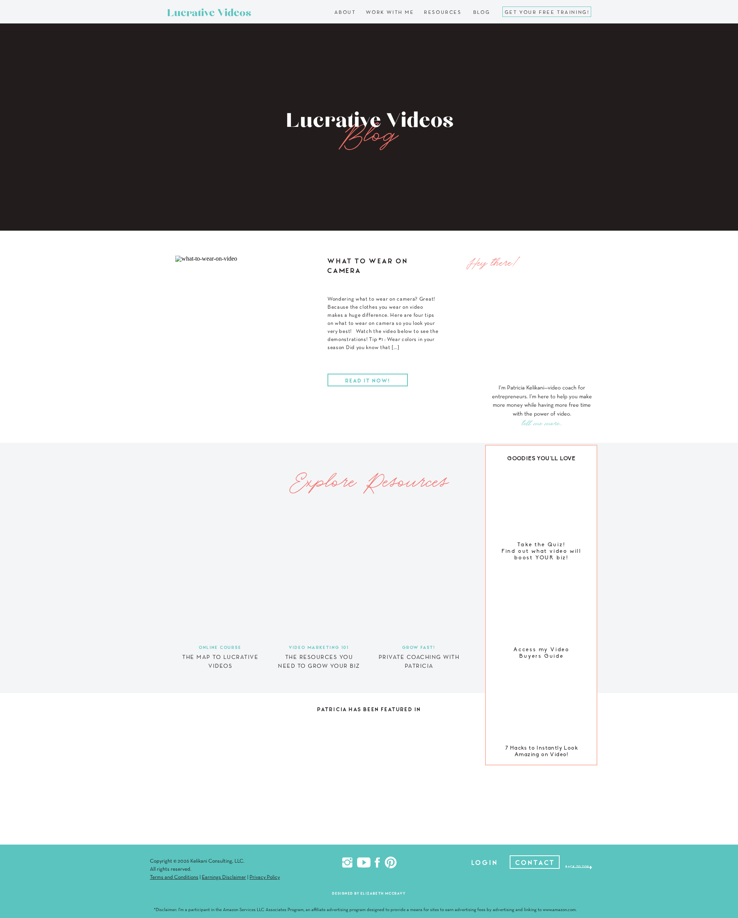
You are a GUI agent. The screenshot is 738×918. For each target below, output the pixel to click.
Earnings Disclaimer (224, 877)
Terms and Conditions (174, 877)
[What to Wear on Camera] (245, 321)
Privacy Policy (264, 877)
